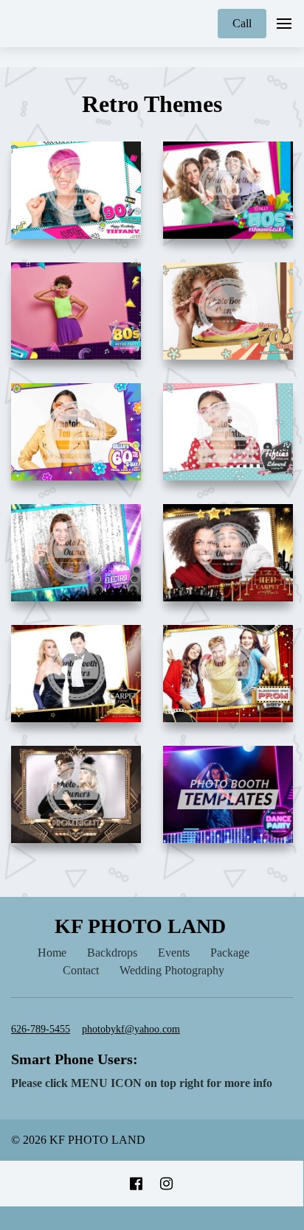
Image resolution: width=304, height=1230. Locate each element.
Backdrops (112, 952)
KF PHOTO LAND (140, 926)
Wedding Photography (172, 970)
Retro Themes (152, 104)
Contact (81, 970)
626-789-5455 (40, 1029)
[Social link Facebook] (136, 1184)
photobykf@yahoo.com (131, 1029)
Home (52, 952)
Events (174, 952)
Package (229, 952)
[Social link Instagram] (166, 1184)
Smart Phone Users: (74, 1059)
